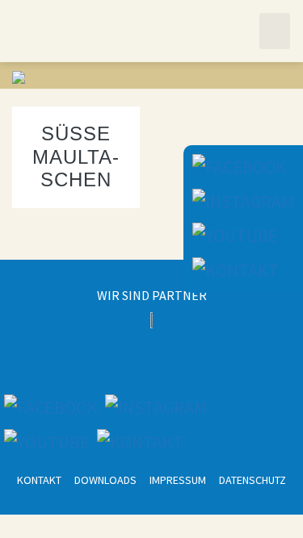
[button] (274, 31)
